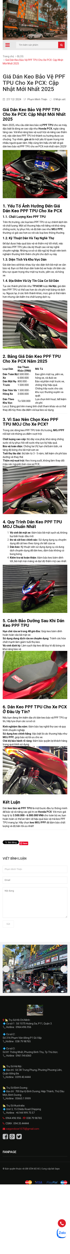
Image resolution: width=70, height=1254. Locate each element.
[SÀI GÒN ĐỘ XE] (35, 1010)
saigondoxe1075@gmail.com (22, 1128)
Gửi (8, 924)
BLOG (20, 56)
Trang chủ (8, 56)
